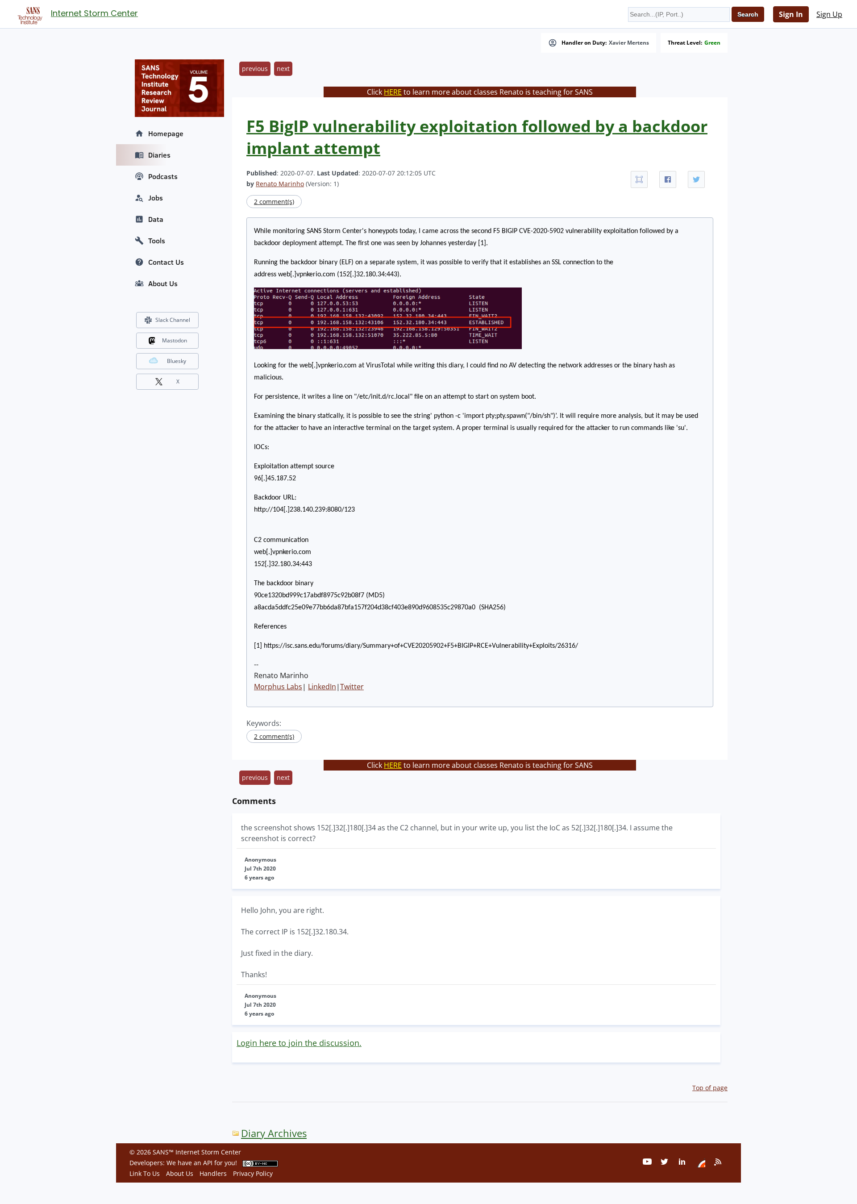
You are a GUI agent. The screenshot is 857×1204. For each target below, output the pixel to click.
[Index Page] (28, 14)
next (283, 68)
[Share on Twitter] (696, 179)
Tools (156, 241)
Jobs (155, 198)
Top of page (710, 1087)
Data (155, 219)
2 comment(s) (274, 201)
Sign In (791, 14)
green (712, 42)
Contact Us (166, 262)
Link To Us (144, 1173)
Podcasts (163, 176)
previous (255, 68)
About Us (163, 283)
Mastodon (174, 340)
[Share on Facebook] (667, 179)
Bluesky (176, 361)
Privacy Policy (253, 1173)
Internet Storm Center (94, 13)
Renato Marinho (280, 183)
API (207, 1162)
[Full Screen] (639, 179)
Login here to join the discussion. (299, 1042)
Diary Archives (274, 1133)
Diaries (159, 155)
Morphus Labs (278, 687)
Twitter (352, 687)
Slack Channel (172, 320)
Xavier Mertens (629, 42)
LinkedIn (322, 687)
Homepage (165, 133)
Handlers (213, 1173)
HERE (393, 92)
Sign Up (829, 14)
